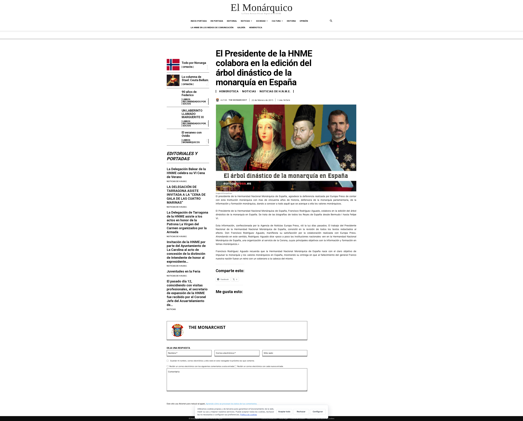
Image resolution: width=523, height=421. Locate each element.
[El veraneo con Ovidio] (173, 136)
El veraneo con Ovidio (192, 134)
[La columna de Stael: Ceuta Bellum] (173, 80)
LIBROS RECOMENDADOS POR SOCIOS (194, 101)
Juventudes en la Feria (183, 271)
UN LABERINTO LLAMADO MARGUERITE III (193, 114)
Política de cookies (248, 414)
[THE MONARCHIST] (218, 100)
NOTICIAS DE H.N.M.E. (177, 181)
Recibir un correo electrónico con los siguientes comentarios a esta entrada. (202, 366)
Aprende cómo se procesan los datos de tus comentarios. (231, 403)
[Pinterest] (347, 99)
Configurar (318, 411)
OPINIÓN (304, 21)
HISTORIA (291, 21)
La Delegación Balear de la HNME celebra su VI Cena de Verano (186, 173)
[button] (331, 21)
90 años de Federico (189, 93)
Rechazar (301, 411)
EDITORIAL (232, 21)
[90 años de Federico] (173, 96)
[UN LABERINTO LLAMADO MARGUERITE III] (173, 114)
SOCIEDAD (261, 21)
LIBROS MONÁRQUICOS (191, 141)
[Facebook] (334, 99)
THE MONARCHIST (238, 100)
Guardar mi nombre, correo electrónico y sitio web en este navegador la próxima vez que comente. (212, 361)
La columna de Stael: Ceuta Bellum (195, 78)
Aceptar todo (284, 411)
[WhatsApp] (353, 99)
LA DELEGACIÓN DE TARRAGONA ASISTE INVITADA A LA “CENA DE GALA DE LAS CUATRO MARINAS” (186, 194)
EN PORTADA (217, 21)
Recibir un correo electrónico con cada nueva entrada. (260, 366)
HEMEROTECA (255, 27)
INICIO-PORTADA (199, 21)
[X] (341, 99)
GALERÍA (241, 27)
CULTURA (276, 21)
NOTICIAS (245, 21)
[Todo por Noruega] (173, 64)
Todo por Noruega (194, 63)
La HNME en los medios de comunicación (212, 27)
